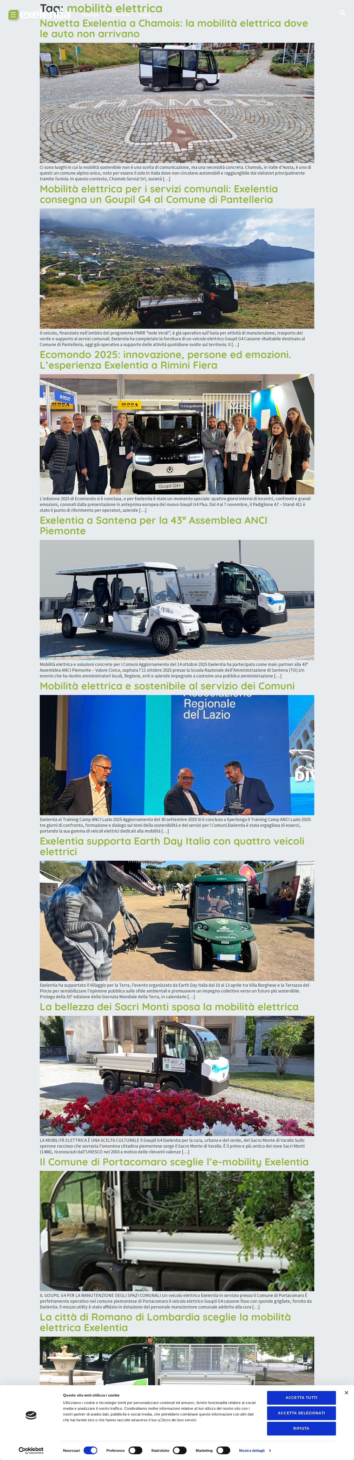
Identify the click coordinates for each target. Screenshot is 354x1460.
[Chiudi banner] (346, 1392)
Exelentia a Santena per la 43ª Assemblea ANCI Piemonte (154, 525)
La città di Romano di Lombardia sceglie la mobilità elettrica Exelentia (165, 1322)
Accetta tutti (302, 1398)
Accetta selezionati (301, 1413)
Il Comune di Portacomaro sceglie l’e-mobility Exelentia (174, 1161)
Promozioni (119, 14)
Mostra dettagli (252, 1450)
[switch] (135, 1450)
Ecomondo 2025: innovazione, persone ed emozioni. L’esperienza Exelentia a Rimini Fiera (165, 359)
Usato (145, 14)
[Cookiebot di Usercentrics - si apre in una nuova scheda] (31, 1450)
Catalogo (89, 14)
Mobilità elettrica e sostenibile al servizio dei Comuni (167, 685)
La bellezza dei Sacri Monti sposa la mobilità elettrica (169, 1006)
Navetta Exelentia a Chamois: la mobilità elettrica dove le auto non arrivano (174, 28)
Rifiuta (301, 1428)
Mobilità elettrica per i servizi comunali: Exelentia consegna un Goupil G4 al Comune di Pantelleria (159, 194)
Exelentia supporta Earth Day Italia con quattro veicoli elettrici (172, 846)
